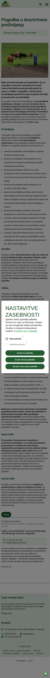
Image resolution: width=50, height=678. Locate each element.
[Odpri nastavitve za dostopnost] (45, 673)
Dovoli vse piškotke (25, 353)
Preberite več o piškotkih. (26, 331)
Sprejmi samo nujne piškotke (25, 366)
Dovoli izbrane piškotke (25, 360)
